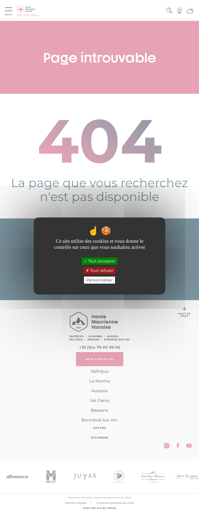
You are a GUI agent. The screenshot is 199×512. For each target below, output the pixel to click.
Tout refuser (101, 270)
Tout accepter (101, 261)
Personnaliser (99, 280)
